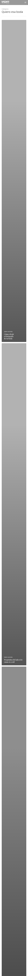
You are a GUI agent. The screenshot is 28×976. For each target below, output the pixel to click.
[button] (25, 2)
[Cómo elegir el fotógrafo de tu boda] (14, 181)
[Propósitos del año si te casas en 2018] (14, 504)
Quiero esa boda (8, 331)
